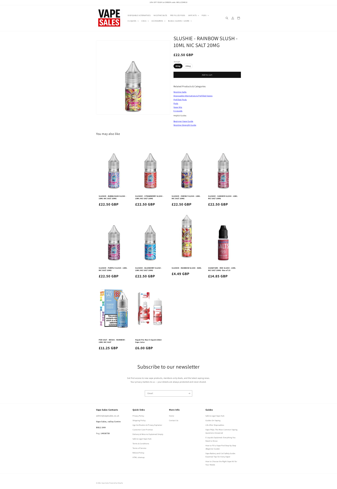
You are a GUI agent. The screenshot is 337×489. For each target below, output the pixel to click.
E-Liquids (178, 111)
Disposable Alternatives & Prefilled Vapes (193, 95)
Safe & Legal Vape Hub (142, 439)
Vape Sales (105, 483)
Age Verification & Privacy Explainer (147, 425)
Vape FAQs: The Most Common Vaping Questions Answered (221, 431)
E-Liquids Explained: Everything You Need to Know (220, 439)
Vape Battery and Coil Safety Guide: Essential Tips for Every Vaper (220, 455)
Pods (176, 103)
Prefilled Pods (180, 99)
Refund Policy (138, 453)
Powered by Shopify (116, 483)
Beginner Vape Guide (183, 121)
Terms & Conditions (141, 443)
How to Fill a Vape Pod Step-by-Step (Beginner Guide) (220, 447)
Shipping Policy (139, 420)
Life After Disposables (214, 425)
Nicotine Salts (180, 92)
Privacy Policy (138, 416)
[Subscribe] (189, 393)
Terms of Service (139, 448)
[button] (193, 15)
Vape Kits (178, 107)
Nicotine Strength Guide (185, 125)
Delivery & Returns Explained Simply (148, 434)
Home (171, 416)
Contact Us (173, 420)
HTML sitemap (139, 457)
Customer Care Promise (143, 429)
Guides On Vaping (212, 420)
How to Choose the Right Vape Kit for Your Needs (221, 463)
